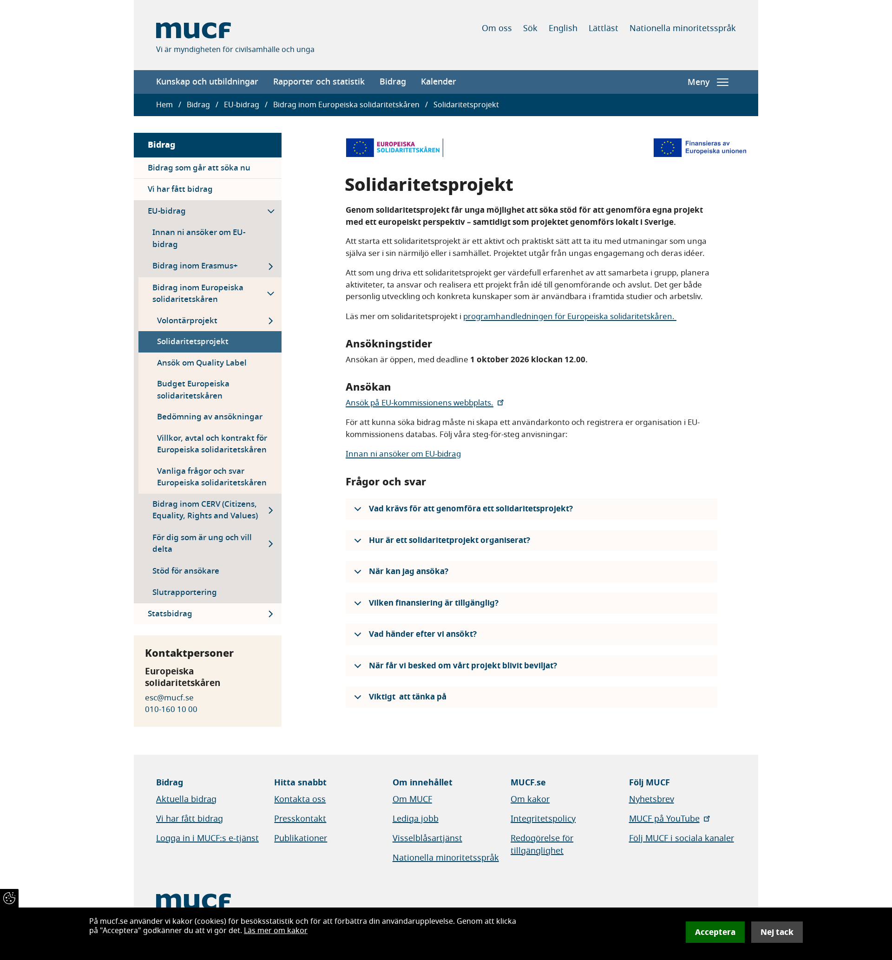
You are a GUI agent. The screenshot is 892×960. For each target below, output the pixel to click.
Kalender (438, 82)
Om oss (497, 28)
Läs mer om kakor (276, 930)
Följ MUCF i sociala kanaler (681, 838)
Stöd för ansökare (185, 571)
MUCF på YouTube (664, 819)
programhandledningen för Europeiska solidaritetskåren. (569, 316)
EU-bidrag (241, 105)
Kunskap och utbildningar (207, 82)
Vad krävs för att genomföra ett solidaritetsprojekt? (471, 509)
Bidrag (393, 82)
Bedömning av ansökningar (209, 417)
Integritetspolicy (543, 819)
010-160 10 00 (171, 709)
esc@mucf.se (169, 698)
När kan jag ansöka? (408, 571)
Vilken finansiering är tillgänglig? (433, 603)
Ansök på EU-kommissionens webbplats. (419, 403)
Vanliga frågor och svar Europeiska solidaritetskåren (212, 477)
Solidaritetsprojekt (193, 341)
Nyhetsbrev (651, 799)
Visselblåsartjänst (427, 838)
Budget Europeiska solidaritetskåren (193, 390)
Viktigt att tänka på (407, 697)
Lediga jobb (416, 819)
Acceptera (715, 932)
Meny (698, 82)
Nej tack (777, 932)
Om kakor (530, 799)
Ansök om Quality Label (202, 363)
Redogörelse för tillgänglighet (542, 844)
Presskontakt (300, 819)
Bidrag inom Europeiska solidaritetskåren (346, 105)
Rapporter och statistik (319, 82)
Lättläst (603, 28)
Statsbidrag (170, 614)
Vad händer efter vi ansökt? (423, 634)
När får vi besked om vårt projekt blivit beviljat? (463, 666)
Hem (164, 105)
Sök (530, 28)
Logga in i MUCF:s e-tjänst (207, 838)
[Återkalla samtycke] (9, 898)
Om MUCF (412, 799)
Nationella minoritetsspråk (683, 28)
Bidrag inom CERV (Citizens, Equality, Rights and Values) (205, 510)
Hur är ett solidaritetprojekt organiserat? (449, 540)
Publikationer (300, 838)
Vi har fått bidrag (180, 189)
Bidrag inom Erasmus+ (195, 266)
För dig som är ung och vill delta (202, 543)
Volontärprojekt (187, 321)
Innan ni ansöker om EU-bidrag (198, 238)
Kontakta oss (300, 799)
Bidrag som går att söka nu (199, 168)
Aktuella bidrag (186, 799)
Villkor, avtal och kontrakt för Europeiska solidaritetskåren (212, 444)
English (563, 28)
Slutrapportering (184, 592)
